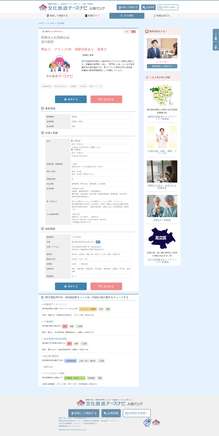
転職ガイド (93, 15)
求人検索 (128, 15)
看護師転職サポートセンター (69, 426)
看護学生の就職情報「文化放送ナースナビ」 (100, 421)
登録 (60, 418)
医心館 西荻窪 (51, 356)
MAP (98, 242)
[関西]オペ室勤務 (162, 220)
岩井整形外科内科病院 (55, 339)
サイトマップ (111, 418)
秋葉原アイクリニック (55, 304)
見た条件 (216, 45)
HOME (41, 23)
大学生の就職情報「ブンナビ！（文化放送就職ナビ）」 (79, 423)
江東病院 (48, 321)
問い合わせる (106, 99)
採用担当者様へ (170, 7)
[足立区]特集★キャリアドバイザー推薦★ (162, 260)
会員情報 (150, 7)
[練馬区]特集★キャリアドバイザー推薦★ (162, 117)
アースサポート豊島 (54, 373)
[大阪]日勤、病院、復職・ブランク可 (162, 152)
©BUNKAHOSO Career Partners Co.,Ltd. (73, 430)
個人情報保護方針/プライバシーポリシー (89, 418)
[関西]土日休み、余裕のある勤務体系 (162, 186)
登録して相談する (130, 7)
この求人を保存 (216, 34)
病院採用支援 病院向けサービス (70, 421)
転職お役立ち (163, 15)
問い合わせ (68, 418)
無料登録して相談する (162, 66)
